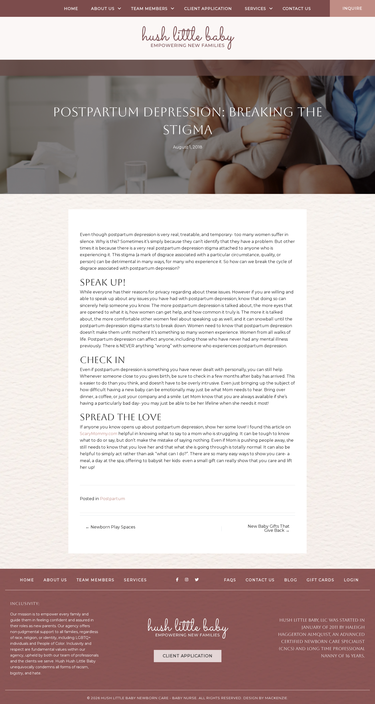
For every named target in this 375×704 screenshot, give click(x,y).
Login (351, 580)
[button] (119, 8)
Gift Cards (320, 580)
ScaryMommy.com (98, 433)
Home (71, 8)
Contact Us (297, 8)
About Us (103, 8)
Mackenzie (276, 698)
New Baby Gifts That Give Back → (269, 528)
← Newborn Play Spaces (110, 527)
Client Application (208, 8)
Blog (290, 580)
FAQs (230, 580)
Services (255, 8)
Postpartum (112, 498)
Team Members (149, 8)
